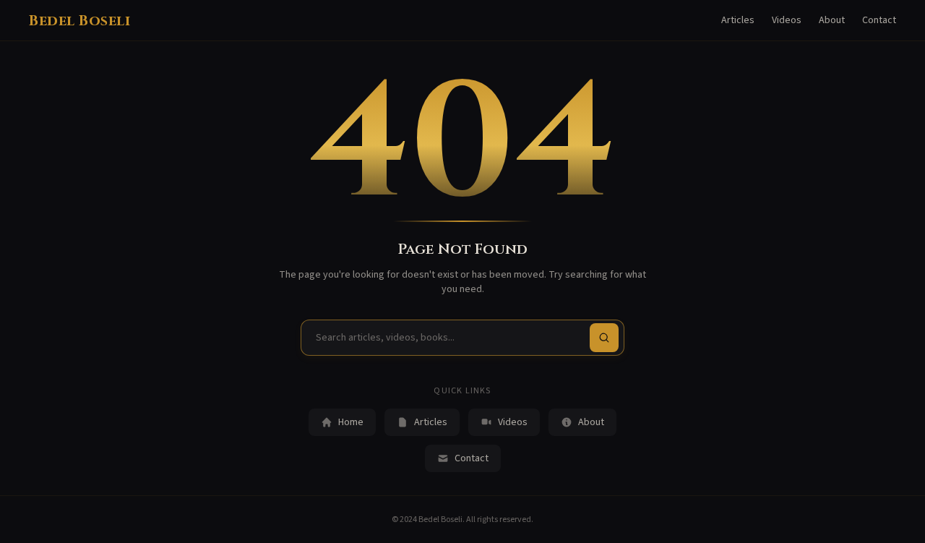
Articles (737, 20)
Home (350, 422)
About (832, 20)
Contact (879, 20)
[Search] (604, 337)
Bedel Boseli (79, 20)
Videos (786, 20)
